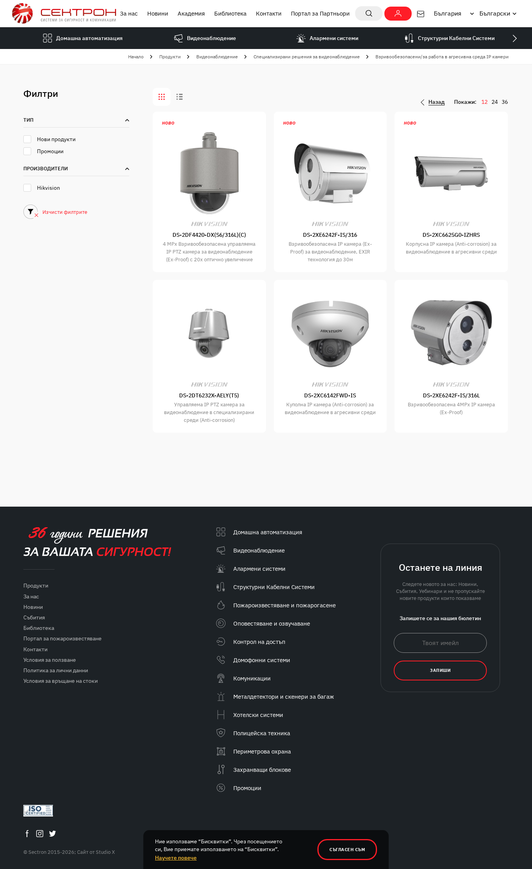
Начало (136, 56)
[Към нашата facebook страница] (26, 833)
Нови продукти (56, 139)
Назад (436, 102)
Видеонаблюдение (217, 56)
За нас (129, 13)
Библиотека (230, 13)
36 (505, 101)
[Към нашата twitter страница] (52, 833)
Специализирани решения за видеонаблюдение (307, 56)
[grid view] (162, 97)
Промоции (50, 151)
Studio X (105, 852)
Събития (34, 617)
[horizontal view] (179, 97)
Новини (157, 13)
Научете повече (176, 857)
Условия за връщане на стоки (60, 680)
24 (494, 101)
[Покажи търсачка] (368, 13)
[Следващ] (514, 38)
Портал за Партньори (320, 13)
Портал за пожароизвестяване (62, 638)
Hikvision (48, 187)
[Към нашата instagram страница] (39, 833)
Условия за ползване (49, 659)
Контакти (269, 13)
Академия (191, 13)
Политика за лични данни (55, 670)
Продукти (170, 56)
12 (484, 101)
